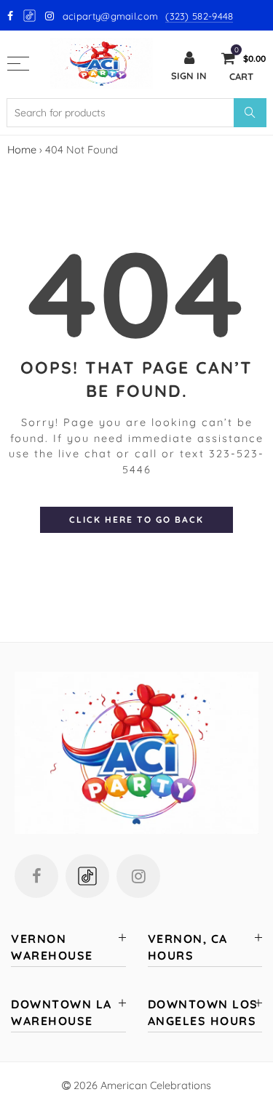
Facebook (36, 876)
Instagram (138, 876)
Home (21, 149)
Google (30, 16)
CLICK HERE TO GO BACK (136, 519)
